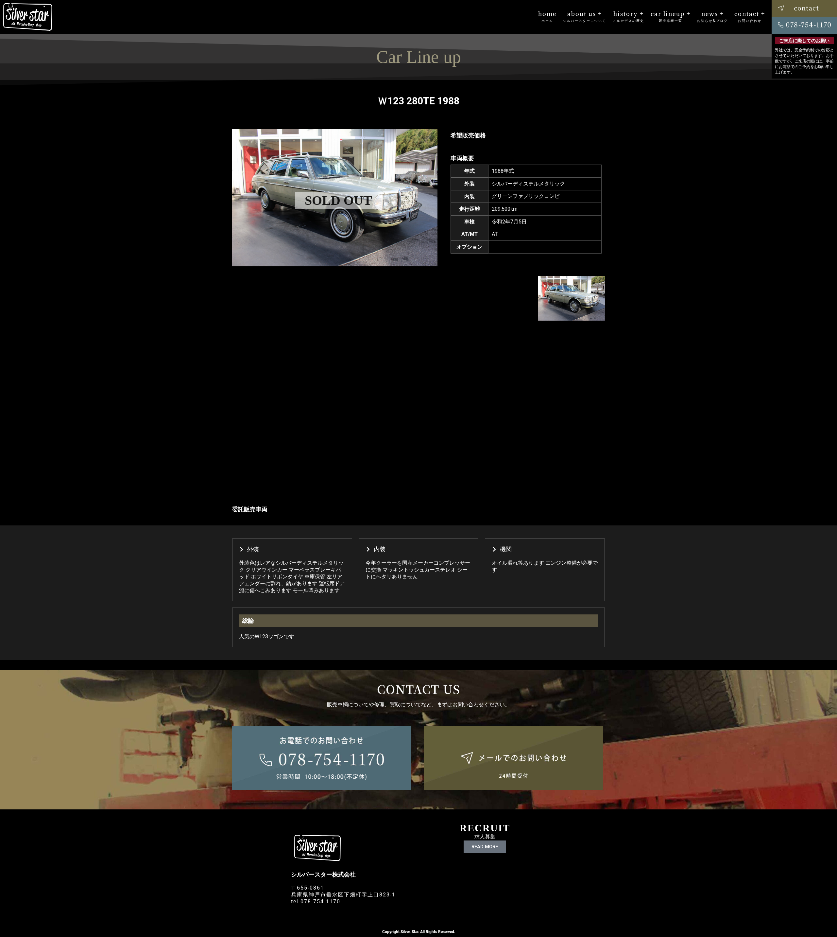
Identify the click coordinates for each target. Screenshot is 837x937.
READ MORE (484, 847)
